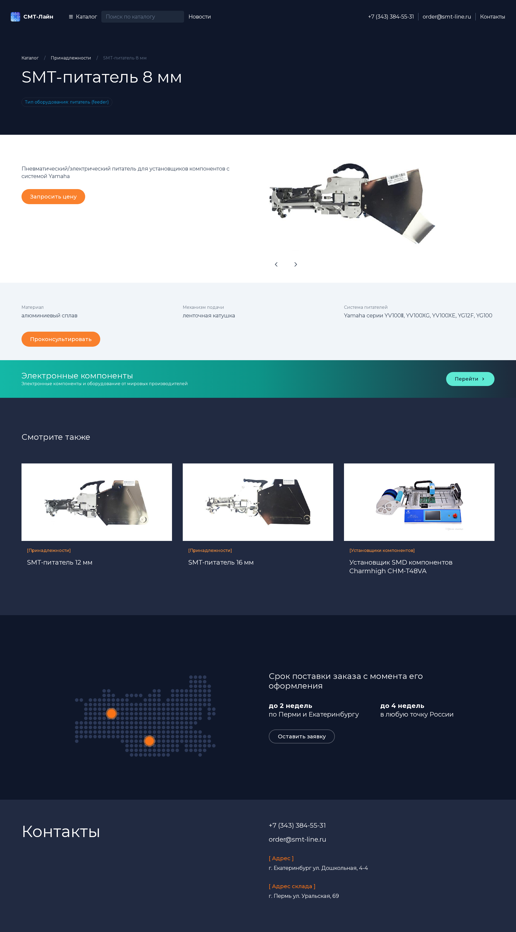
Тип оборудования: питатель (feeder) (67, 102)
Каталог (31, 58)
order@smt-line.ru (447, 16)
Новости (199, 16)
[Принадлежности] (49, 550)
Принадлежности (71, 58)
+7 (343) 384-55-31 (391, 16)
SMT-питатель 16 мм (221, 562)
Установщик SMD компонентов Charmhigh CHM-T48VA (401, 566)
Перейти (466, 379)
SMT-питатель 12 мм (59, 562)
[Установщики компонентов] (382, 550)
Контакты (492, 16)
